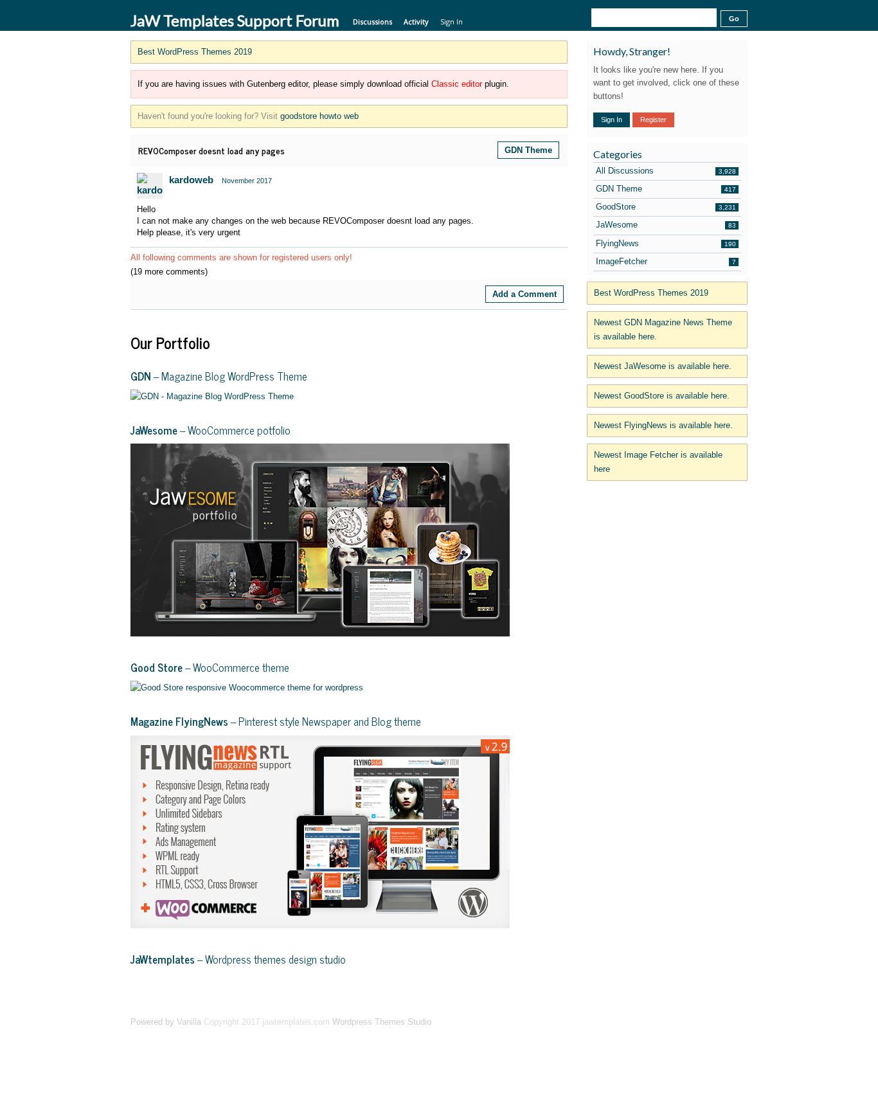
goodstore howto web (319, 116)
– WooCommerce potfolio (210, 430)
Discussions (372, 21)
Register (653, 119)
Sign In (451, 21)
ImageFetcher (621, 261)
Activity (416, 21)
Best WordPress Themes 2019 (195, 52)
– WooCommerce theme (209, 667)
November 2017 (247, 180)
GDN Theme (528, 150)
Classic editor (456, 84)
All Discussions (625, 171)
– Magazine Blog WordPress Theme (218, 376)
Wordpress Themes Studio (381, 1022)
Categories (617, 154)
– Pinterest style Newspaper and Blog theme (275, 721)
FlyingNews (617, 243)
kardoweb (191, 179)
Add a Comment (524, 294)
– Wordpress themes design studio (238, 959)
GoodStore (616, 207)
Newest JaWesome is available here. (662, 366)
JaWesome (617, 225)
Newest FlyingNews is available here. (663, 425)
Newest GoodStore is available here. (662, 396)
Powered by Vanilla (165, 1022)
